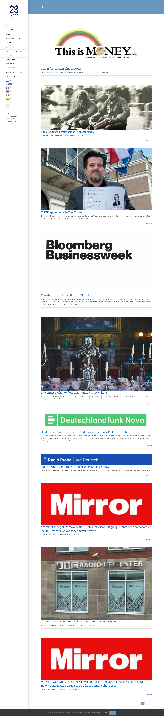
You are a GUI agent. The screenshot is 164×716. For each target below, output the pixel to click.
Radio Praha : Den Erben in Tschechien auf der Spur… (75, 466)
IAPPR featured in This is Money (61, 68)
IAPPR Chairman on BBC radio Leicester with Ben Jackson (78, 621)
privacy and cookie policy (100, 712)
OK (113, 712)
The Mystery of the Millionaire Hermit (65, 295)
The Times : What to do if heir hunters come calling (74, 392)
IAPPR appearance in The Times (61, 212)
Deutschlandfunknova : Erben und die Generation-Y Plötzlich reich (84, 432)
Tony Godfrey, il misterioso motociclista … (68, 131)
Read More (149, 77)
